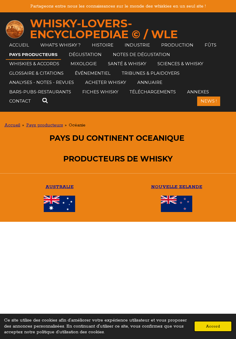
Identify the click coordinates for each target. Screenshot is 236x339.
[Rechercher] (45, 101)
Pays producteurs (44, 125)
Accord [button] (213, 326)
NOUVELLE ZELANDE (176, 187)
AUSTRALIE (59, 187)
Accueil (12, 125)
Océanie (77, 125)
